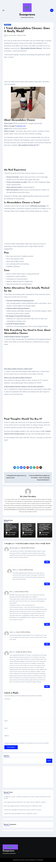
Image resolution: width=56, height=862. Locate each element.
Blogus (32, 860)
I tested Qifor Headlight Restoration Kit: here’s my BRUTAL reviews (22, 809)
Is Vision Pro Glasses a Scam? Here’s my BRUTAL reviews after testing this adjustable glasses (11, 526)
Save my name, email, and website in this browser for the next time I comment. (27, 743)
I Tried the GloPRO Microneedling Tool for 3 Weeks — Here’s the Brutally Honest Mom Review (39, 478)
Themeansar (39, 860)
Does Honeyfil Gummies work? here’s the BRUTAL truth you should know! (27, 527)
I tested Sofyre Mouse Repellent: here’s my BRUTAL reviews (20, 813)
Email (6, 728)
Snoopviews (27, 14)
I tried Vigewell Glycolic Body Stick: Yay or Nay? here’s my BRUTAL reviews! (25, 802)
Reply (47, 562)
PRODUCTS (7, 24)
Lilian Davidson (12, 35)
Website (6, 735)
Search (6, 756)
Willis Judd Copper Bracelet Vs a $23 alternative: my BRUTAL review (23, 806)
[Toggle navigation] (3, 10)
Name (6, 720)
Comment (7, 699)
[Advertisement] (28, 70)
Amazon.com (21, 126)
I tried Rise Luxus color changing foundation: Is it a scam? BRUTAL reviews (44, 527)
